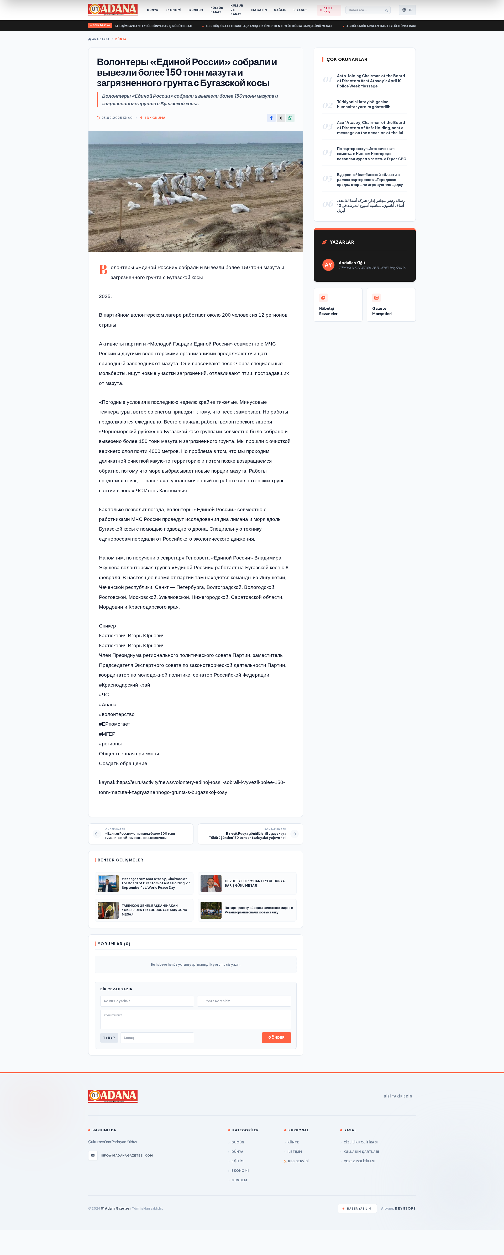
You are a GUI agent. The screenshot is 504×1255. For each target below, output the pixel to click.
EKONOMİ (240, 1171)
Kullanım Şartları (361, 1152)
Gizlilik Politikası (361, 1142)
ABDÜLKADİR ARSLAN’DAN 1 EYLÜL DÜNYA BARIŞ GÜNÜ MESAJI (375, 26)
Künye (293, 1142)
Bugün (238, 1142)
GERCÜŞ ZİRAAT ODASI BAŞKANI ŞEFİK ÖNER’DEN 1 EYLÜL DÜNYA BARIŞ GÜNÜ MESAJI (251, 26)
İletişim (294, 1152)
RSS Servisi (298, 1161)
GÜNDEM (239, 1180)
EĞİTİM (238, 1161)
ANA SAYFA (100, 39)
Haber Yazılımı (359, 1208)
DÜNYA (120, 39)
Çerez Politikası (359, 1161)
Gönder (276, 1037)
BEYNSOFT (405, 1208)
